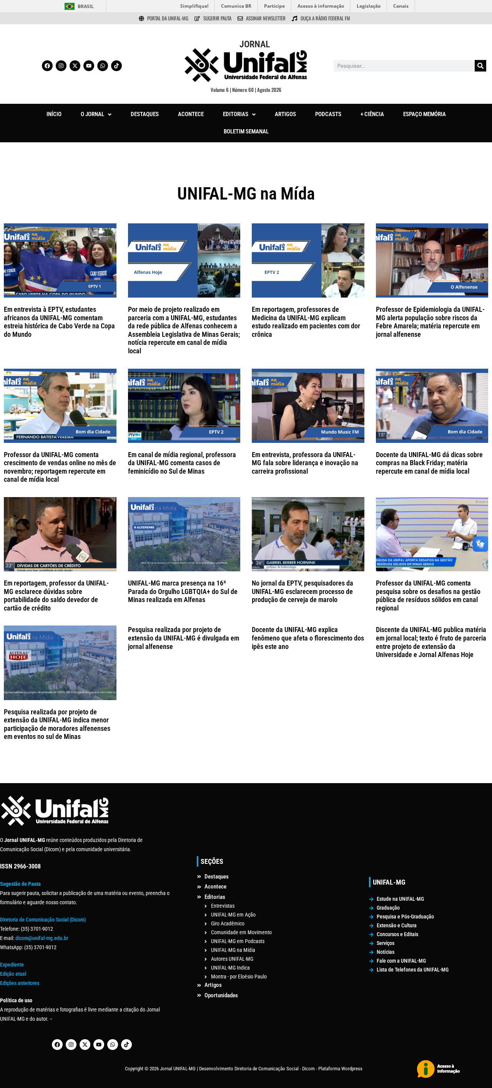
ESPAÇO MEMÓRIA (424, 114)
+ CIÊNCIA (372, 114)
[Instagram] (61, 65)
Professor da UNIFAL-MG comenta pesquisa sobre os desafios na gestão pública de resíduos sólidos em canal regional (428, 595)
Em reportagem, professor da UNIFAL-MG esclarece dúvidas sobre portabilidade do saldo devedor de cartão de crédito (56, 595)
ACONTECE (191, 114)
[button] (96, 114)
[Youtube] (88, 65)
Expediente (12, 965)
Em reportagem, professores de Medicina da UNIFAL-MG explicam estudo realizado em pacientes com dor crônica (306, 321)
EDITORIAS (235, 114)
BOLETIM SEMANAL (246, 131)
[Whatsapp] (102, 65)
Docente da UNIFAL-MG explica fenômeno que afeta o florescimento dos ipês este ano (308, 638)
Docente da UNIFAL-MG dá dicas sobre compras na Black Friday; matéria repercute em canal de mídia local (429, 463)
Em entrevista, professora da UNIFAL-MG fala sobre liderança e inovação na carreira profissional (305, 463)
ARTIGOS (285, 114)
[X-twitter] (75, 65)
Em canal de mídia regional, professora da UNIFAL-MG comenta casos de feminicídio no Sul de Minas (182, 463)
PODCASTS (328, 114)
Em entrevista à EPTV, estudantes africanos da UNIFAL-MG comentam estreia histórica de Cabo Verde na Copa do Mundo (59, 321)
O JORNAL (92, 114)
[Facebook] (47, 65)
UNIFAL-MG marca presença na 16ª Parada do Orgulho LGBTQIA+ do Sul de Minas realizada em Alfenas (183, 591)
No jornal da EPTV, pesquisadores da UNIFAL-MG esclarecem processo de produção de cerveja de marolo (302, 591)
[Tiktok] (116, 65)
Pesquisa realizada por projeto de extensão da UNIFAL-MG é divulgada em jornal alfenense (183, 638)
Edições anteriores (19, 983)
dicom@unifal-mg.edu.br (41, 938)
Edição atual (13, 974)
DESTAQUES (145, 114)
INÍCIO (54, 114)
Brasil (86, 6)
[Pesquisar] (480, 66)
